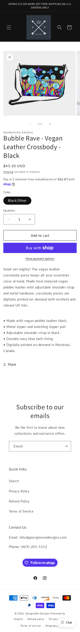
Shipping (8, 171)
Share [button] (12, 364)
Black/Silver (17, 200)
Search (14, 481)
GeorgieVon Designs (37, 613)
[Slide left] (30, 124)
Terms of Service (21, 511)
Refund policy (36, 619)
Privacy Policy (19, 491)
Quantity (9, 210)
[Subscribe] (66, 446)
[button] (9, 27)
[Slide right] (50, 124)
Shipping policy (54, 625)
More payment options (40, 258)
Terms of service (30, 625)
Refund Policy (19, 501)
